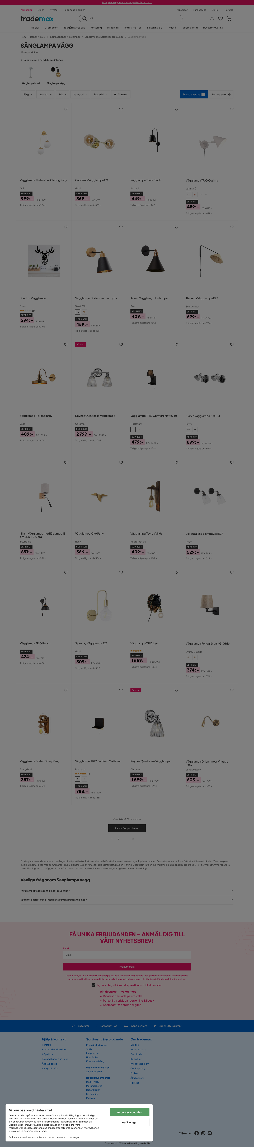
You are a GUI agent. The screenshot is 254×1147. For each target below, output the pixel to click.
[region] (79, 1122)
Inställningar (129, 1122)
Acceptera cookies (129, 1112)
